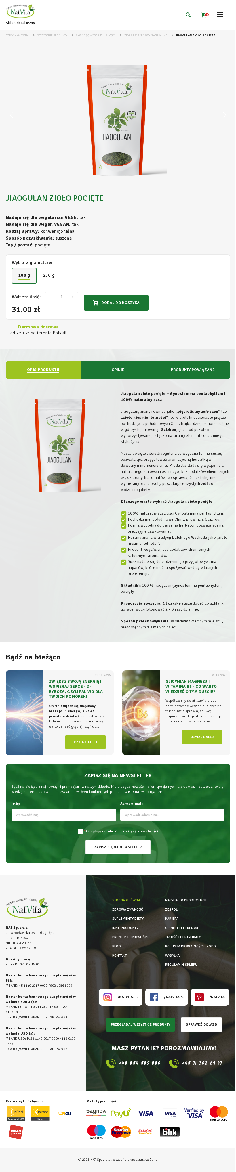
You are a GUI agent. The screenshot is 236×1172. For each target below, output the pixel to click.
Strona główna (126, 900)
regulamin (111, 831)
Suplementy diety (128, 919)
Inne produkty (125, 928)
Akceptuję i (121, 831)
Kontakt (119, 955)
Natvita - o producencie (186, 900)
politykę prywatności (140, 831)
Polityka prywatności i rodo (190, 946)
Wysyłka (172, 955)
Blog (116, 946)
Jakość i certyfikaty (183, 937)
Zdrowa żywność (127, 909)
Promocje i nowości (130, 937)
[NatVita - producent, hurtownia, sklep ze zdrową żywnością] (20, 11)
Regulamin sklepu (181, 965)
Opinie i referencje (182, 928)
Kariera (172, 919)
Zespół (171, 909)
